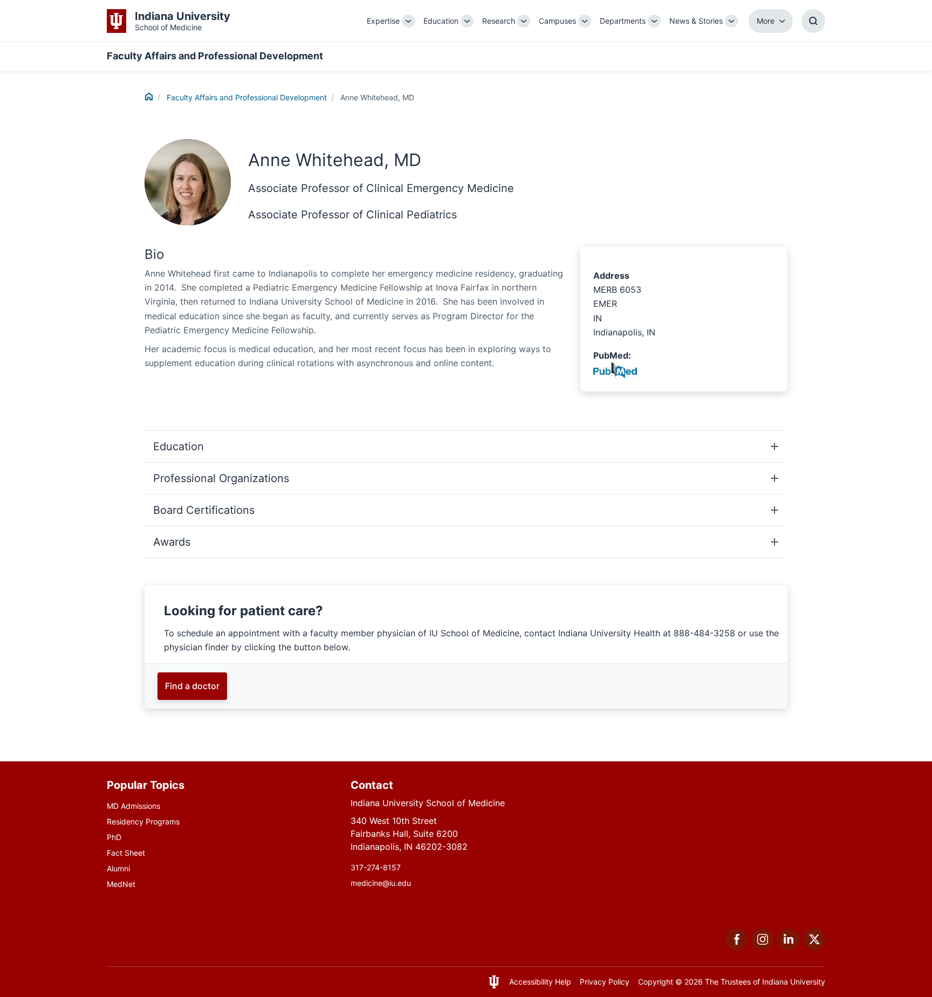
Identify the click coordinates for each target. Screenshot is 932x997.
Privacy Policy (604, 981)
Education (440, 20)
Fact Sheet (126, 852)
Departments (623, 20)
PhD (114, 837)
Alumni (118, 868)
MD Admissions (133, 805)
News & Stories (696, 20)
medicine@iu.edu (381, 883)
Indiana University (793, 981)
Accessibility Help (540, 981)
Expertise (383, 20)
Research (498, 20)
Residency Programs (143, 821)
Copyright (655, 981)
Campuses (557, 20)
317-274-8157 (376, 867)
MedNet (121, 884)
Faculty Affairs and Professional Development (215, 55)
